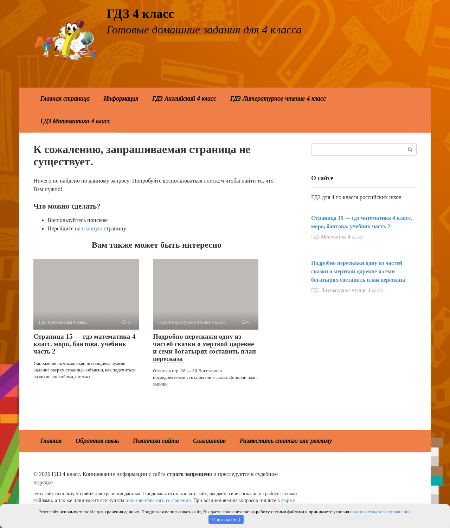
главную (92, 228)
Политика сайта (156, 440)
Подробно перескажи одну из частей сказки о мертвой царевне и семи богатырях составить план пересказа (204, 347)
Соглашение (209, 440)
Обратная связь (97, 440)
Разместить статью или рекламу (286, 440)
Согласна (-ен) (226, 519)
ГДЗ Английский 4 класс (184, 98)
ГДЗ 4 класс (140, 14)
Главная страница (65, 98)
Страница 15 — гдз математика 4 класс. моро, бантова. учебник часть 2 (84, 344)
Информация (121, 98)
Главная (51, 440)
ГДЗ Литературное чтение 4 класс (278, 98)
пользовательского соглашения (158, 500)
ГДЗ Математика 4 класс (75, 121)
